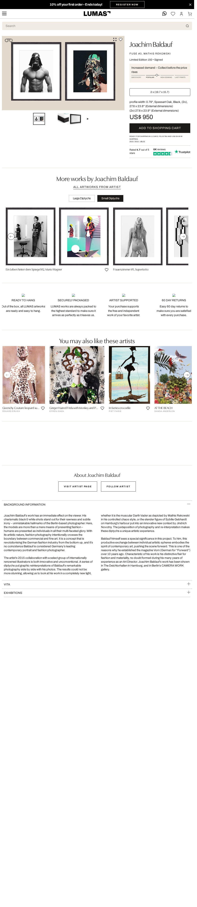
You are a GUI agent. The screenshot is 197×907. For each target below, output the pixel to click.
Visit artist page (78, 486)
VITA (7, 584)
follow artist (118, 486)
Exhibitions (13, 592)
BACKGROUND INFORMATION (24, 504)
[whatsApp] (164, 13)
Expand (115, 39)
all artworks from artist (97, 187)
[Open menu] (4, 14)
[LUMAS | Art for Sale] (97, 13)
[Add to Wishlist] (121, 39)
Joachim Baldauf (150, 43)
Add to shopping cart (160, 128)
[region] (97, 241)
